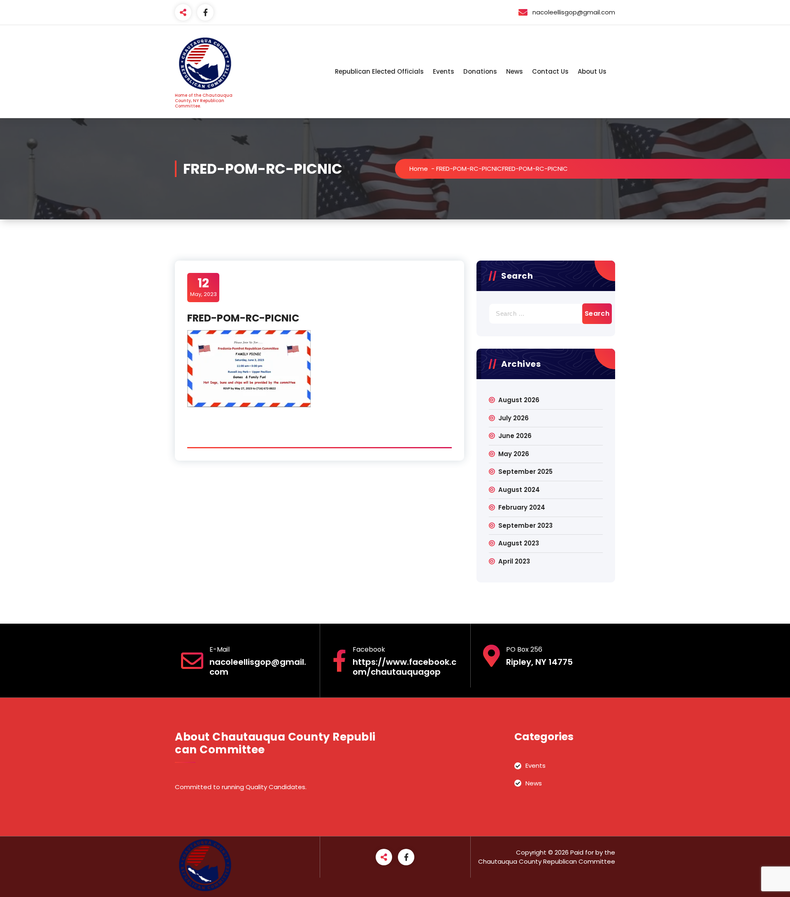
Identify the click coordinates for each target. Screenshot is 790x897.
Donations (480, 71)
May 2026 (513, 454)
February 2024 (521, 507)
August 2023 (518, 543)
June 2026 (515, 435)
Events (443, 71)
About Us (592, 71)
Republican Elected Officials (379, 71)
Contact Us (550, 71)
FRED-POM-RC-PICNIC (469, 168)
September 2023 (525, 525)
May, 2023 (203, 287)
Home (418, 168)
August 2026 (518, 400)
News (514, 71)
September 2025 (525, 471)
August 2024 (519, 489)
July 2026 (513, 418)
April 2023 (514, 561)
